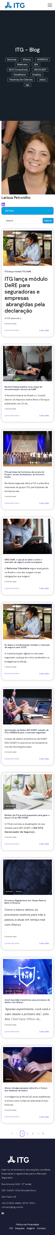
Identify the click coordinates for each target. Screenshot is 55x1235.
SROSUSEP (40, 69)
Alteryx (27, 59)
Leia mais (44, 330)
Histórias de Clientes (21, 79)
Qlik (36, 64)
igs (27, 84)
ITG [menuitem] (11, 1228)
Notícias (11, 59)
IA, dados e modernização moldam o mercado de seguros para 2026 (27, 646)
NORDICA (42, 59)
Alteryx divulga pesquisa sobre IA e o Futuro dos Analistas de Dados (26, 1089)
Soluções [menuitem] (19, 1228)
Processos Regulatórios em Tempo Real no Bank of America (25, 901)
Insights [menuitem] (31, 1228)
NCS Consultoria (18, 69)
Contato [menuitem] (41, 1228)
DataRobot (20, 74)
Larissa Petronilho (12, 330)
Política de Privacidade (27, 1224)
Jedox (42, 79)
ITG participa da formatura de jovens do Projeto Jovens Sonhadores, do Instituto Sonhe (24, 474)
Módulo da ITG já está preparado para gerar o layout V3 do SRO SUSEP (27, 816)
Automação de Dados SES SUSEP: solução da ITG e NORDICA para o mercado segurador (27, 731)
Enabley (36, 74)
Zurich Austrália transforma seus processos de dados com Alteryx (27, 1001)
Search (48, 220)
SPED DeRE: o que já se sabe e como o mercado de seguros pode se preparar (23, 560)
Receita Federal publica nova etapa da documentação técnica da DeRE (23, 388)
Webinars (22, 64)
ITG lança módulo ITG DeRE (18, 271)
